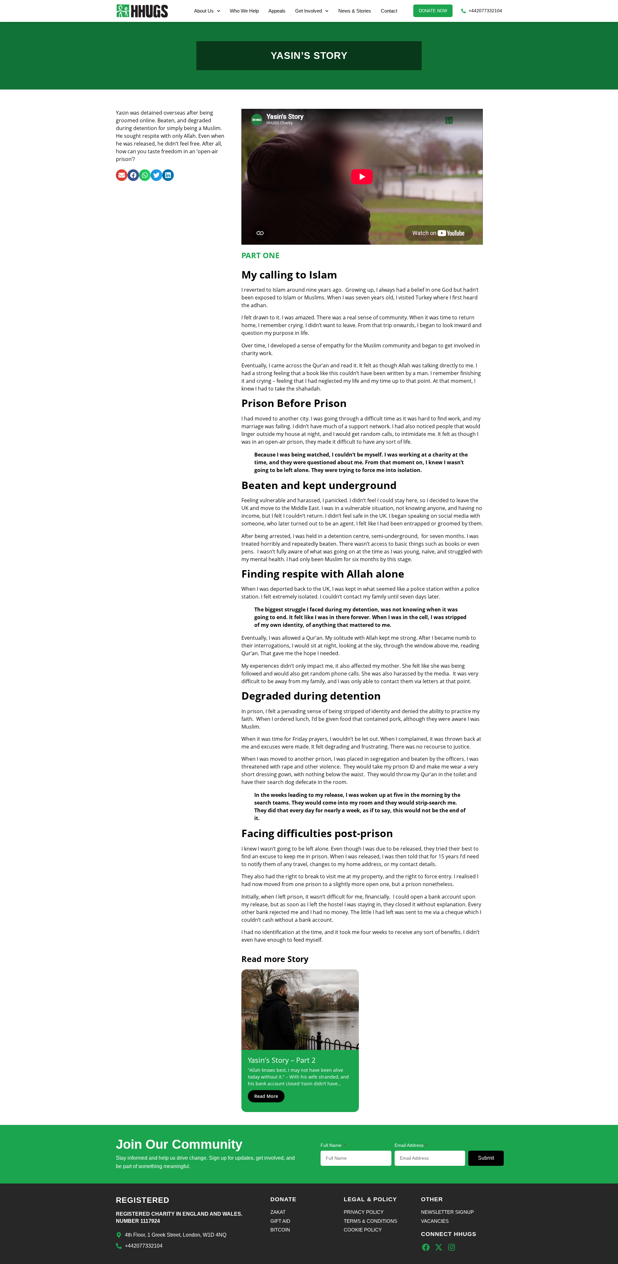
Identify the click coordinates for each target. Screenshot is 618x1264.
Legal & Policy (370, 1199)
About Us (204, 11)
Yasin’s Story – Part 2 (282, 1060)
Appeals (277, 11)
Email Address (410, 1145)
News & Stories (354, 11)
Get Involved (308, 11)
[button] (121, 175)
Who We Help (244, 11)
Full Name (332, 1145)
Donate (283, 1199)
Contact (389, 11)
